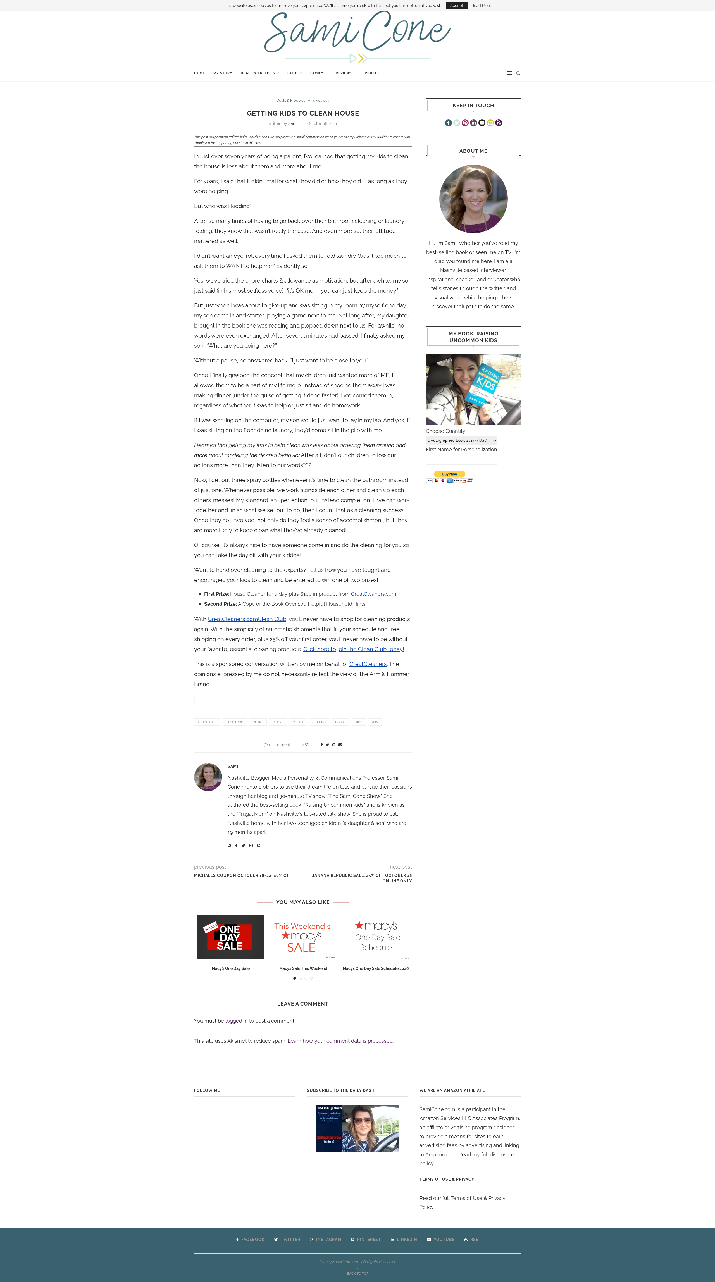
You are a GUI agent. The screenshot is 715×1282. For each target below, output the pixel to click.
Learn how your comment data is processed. (341, 1041)
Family (316, 73)
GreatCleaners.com (233, 619)
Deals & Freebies (258, 73)
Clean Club (272, 619)
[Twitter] (456, 123)
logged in (236, 1021)
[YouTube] (481, 123)
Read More (481, 6)
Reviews (344, 73)
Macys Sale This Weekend (303, 968)
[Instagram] (490, 123)
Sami (292, 123)
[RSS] (498, 123)
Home (199, 73)
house (340, 722)
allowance (207, 722)
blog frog (234, 722)
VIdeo (370, 73)
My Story (222, 73)
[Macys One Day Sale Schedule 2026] (375, 937)
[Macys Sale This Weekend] (303, 937)
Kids (358, 722)
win (375, 722)
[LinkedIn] (473, 123)
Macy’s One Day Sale (231, 968)
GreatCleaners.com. (374, 594)
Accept (456, 5)
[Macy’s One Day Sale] (230, 937)
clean (298, 722)
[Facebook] (448, 123)
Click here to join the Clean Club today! (353, 649)
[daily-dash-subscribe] (357, 1128)
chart (258, 722)
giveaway (321, 100)
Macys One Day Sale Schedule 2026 (376, 968)
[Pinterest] (465, 123)
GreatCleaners (368, 664)
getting (319, 722)
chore (278, 722)
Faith (292, 73)
